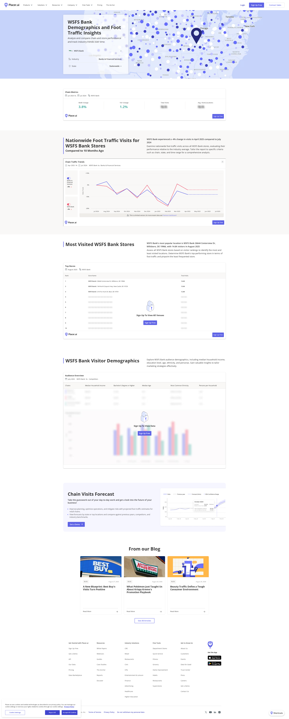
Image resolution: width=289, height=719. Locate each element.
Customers (185, 654)
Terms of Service (95, 712)
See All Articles (144, 620)
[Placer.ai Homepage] (12, 5)
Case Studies (101, 664)
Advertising (129, 686)
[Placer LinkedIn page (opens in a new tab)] (215, 712)
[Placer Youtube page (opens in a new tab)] (210, 712)
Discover (100, 681)
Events (183, 659)
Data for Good (186, 664)
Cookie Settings (15, 712)
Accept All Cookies (69, 712)
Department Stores (160, 648)
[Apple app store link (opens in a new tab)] (214, 658)
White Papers (102, 648)
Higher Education (131, 697)
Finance (128, 681)
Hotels (155, 675)
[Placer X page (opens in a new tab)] (206, 712)
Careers (184, 681)
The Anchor (101, 670)
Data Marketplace (75, 675)
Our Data (72, 664)
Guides (99, 659)
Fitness (155, 659)
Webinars (100, 654)
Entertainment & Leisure (134, 675)
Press (183, 675)
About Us (184, 648)
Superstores (157, 686)
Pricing (99, 5)
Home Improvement (160, 670)
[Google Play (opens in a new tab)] (214, 663)
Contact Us (185, 691)
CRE (126, 648)
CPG (126, 670)
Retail (127, 654)
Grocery (156, 664)
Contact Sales (275, 5)
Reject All (52, 712)
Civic (126, 664)
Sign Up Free (256, 5)
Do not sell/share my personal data (130, 712)
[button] (28, 5)
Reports (100, 675)
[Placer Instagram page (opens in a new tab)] (219, 712)
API (70, 659)
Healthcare (129, 691)
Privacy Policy (109, 712)
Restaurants (129, 659)
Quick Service (158, 654)
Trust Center (185, 670)
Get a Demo (73, 654)
